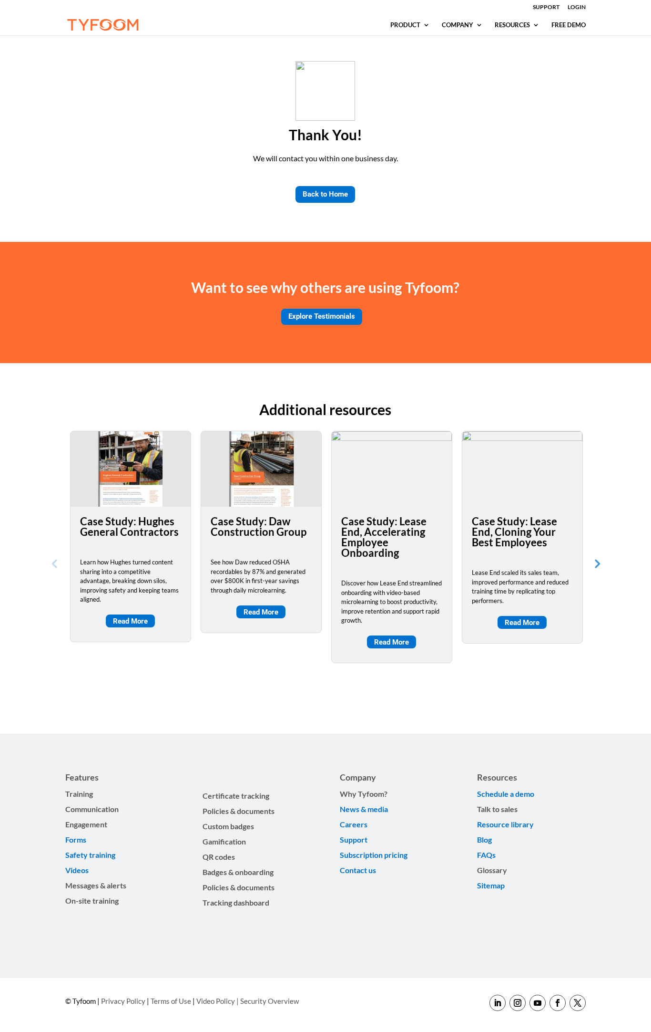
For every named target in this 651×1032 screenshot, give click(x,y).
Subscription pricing (373, 854)
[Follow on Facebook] (557, 1003)
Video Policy (215, 1001)
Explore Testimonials (321, 316)
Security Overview (269, 1001)
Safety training (90, 854)
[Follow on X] (578, 1003)
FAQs (486, 854)
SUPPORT (546, 7)
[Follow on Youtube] (537, 1003)
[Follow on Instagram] (517, 1003)
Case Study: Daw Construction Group (258, 526)
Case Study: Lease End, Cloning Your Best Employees (514, 532)
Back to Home (325, 194)
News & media (364, 808)
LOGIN (577, 7)
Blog (484, 839)
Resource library (505, 824)
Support (354, 839)
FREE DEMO (568, 25)
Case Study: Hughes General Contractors (129, 526)
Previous (54, 563)
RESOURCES (512, 25)
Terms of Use (171, 1001)
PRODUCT (405, 25)
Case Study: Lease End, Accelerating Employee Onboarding (384, 537)
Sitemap (491, 885)
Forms (75, 839)
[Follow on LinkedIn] (497, 1003)
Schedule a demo (505, 793)
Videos (77, 870)
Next (596, 563)
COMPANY (457, 25)
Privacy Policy (123, 1001)
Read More (130, 621)
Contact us (358, 870)
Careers (353, 824)
